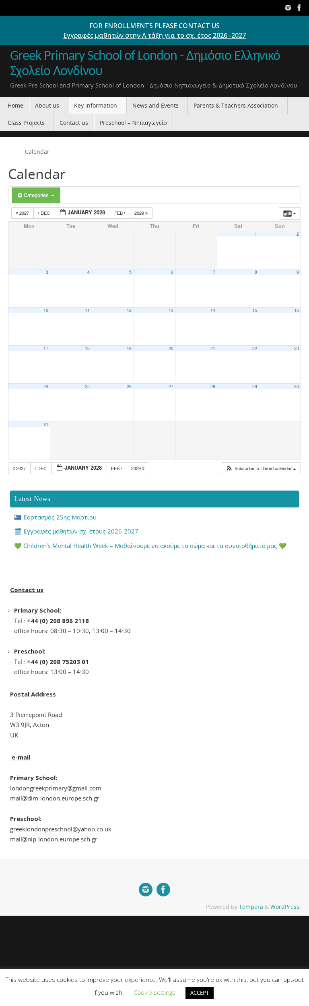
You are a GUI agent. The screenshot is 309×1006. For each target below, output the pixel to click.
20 (171, 348)
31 (45, 425)
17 (45, 348)
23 (296, 348)
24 (45, 386)
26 (129, 386)
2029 (139, 213)
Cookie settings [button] (154, 992)
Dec (45, 213)
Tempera (251, 906)
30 (296, 386)
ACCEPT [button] (199, 992)
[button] (260, 468)
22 (254, 348)
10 (45, 310)
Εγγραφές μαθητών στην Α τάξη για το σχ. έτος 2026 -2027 (154, 35)
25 (87, 386)
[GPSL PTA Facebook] (299, 7)
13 (171, 310)
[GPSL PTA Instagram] (288, 7)
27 (171, 386)
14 (212, 310)
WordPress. (285, 906)
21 (212, 348)
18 (87, 348)
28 (212, 386)
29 (254, 386)
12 (129, 310)
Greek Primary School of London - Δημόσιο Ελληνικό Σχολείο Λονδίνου (145, 64)
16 (296, 310)
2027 (24, 213)
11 (87, 310)
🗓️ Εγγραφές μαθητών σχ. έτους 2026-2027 (76, 531)
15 (254, 310)
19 (129, 348)
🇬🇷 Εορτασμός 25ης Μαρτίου (55, 517)
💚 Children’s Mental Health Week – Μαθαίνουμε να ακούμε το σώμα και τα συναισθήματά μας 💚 (150, 546)
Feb (119, 213)
